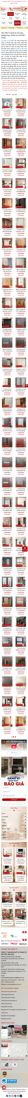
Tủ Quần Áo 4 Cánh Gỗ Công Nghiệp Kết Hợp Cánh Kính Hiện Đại (7, 370)
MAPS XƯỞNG (6, 1041)
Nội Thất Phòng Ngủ (17, 23)
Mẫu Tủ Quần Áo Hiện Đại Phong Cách (7, 270)
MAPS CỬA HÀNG (8, 1023)
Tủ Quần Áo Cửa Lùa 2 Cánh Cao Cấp (20, 250)
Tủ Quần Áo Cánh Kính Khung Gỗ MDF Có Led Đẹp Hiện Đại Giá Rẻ (21, 669)
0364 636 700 (10, 982)
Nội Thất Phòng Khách (24, 23)
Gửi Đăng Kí (14, 799)
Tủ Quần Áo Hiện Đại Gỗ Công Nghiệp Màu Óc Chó (7, 151)
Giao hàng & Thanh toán (7, 994)
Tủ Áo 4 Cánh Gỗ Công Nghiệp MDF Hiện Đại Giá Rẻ (7, 410)
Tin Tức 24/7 (14, 888)
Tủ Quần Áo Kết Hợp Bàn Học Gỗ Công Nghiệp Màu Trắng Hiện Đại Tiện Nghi (7, 549)
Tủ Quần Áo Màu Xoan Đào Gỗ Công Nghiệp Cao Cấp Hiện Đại (21, 450)
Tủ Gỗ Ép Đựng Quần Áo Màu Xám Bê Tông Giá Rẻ (21, 489)
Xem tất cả (14, 752)
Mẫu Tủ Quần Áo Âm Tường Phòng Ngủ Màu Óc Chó (20, 310)
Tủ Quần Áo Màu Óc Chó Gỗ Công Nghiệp (20, 131)
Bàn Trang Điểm (17, 14)
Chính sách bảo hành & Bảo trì (9, 1000)
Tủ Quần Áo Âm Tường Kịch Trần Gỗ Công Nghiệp (21, 230)
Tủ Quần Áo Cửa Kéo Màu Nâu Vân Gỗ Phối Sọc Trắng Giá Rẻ (7, 489)
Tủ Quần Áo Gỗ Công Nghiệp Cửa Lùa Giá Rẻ (21, 729)
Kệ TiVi (4, 834)
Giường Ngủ (3, 14)
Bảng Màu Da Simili (6, 1018)
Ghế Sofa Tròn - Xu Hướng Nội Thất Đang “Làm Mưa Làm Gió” (7, 922)
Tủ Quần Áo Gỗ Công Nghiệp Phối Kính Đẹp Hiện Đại (21, 190)
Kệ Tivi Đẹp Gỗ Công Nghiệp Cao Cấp (20, 877)
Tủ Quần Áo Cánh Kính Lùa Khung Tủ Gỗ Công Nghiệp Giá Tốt (21, 629)
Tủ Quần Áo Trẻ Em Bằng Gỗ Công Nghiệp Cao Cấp (7, 290)
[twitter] (9, 1096)
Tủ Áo (3, 819)
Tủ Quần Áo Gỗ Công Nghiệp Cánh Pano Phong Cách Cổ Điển (21, 549)
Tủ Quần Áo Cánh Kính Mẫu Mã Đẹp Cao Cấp (21, 210)
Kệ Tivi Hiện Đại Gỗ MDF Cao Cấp (7, 877)
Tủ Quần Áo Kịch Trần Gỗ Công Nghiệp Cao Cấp (7, 210)
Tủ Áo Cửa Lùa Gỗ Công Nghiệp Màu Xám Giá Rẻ (7, 509)
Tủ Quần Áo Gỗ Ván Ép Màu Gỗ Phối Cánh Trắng (21, 509)
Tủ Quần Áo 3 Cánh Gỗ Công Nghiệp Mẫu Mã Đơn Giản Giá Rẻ (21, 430)
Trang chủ (3, 28)
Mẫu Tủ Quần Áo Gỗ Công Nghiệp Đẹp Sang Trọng (20, 270)
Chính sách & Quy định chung (8, 991)
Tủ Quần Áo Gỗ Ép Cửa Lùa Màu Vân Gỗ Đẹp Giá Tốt (7, 469)
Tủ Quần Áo (10, 14)
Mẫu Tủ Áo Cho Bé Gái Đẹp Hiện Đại (21, 290)
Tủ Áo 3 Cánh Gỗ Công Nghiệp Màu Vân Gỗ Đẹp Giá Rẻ (21, 469)
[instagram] (15, 1096)
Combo (4, 838)
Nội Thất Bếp (4, 23)
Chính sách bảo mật (6, 1003)
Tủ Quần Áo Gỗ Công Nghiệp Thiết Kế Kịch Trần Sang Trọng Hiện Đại (21, 709)
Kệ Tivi (3, 18)
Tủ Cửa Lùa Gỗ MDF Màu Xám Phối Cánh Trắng (7, 390)
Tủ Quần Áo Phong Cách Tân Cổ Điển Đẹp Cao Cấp (7, 170)
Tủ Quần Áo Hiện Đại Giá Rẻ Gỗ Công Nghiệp (7, 529)
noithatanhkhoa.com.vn (14, 984)
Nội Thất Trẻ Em (10, 23)
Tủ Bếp (4, 822)
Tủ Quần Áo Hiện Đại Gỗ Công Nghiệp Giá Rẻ (7, 190)
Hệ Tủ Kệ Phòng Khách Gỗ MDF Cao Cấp (7, 860)
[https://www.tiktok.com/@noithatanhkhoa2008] (20, 1096)
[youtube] (12, 1096)
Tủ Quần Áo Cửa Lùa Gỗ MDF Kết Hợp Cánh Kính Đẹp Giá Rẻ (7, 609)
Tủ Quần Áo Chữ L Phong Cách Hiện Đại (21, 111)
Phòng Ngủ (11, 28)
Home (3, 813)
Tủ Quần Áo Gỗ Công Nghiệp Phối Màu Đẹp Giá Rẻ (7, 629)
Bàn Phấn (4, 825)
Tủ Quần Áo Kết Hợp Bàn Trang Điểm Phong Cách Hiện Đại (7, 709)
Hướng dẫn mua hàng (6, 1006)
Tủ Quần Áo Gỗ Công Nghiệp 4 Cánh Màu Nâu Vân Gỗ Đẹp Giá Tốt (7, 689)
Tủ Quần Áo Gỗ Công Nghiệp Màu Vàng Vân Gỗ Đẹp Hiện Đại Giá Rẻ (21, 410)
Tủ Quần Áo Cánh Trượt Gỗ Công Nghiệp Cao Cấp (7, 569)
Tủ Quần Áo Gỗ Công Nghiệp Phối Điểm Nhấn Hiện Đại (21, 170)
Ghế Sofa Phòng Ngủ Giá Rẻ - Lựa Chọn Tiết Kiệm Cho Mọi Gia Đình (20, 922)
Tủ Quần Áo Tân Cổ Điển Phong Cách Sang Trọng (21, 370)
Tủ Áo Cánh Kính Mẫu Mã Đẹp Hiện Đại (7, 230)
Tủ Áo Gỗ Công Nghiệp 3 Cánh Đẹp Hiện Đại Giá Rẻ (21, 649)
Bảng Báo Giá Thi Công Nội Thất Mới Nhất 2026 (13, 1009)
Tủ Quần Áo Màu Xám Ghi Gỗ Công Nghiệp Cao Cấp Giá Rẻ (7, 430)
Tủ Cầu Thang (10, 18)
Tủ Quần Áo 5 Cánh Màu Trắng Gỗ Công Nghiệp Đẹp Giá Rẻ (21, 390)
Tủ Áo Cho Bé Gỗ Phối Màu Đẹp (7, 111)
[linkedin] (18, 1096)
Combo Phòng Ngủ (24, 14)
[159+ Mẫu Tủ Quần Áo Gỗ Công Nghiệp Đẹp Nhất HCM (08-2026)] (7, 103)
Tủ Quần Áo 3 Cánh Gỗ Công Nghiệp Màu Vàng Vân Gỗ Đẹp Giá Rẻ (21, 609)
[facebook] (7, 1096)
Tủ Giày (4, 831)
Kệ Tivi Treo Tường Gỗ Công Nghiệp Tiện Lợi (20, 860)
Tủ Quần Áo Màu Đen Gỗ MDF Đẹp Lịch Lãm (7, 330)
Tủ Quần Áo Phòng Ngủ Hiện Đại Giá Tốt (7, 310)
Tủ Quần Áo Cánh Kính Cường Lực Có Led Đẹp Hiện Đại (7, 669)
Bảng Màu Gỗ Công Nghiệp (8, 1015)
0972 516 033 (12, 980)
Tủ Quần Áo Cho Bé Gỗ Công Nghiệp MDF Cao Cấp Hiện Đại (21, 689)
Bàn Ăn (24, 18)
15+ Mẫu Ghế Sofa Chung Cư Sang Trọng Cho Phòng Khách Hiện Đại (7, 905)
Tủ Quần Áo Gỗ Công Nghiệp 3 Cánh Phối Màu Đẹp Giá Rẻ (7, 649)
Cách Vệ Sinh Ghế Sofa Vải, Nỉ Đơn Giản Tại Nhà (20, 905)
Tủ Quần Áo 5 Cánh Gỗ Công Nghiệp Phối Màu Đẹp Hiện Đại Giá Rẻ (7, 589)
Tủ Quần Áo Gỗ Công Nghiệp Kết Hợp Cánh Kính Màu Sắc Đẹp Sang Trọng (21, 529)
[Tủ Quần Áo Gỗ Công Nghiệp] (14, 9)
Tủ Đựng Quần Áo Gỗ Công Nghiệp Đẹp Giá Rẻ (21, 350)
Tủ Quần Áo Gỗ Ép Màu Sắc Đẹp (21, 330)
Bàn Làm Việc (17, 18)
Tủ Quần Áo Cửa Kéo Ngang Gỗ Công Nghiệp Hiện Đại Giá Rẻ (21, 569)
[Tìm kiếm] (22, 9)
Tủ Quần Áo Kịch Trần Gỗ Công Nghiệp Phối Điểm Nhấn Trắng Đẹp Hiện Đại (20, 589)
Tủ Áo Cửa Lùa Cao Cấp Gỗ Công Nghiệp (7, 250)
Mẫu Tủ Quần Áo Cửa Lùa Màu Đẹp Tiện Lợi (7, 350)
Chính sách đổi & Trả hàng (8, 997)
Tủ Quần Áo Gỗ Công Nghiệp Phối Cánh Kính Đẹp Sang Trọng (21, 151)
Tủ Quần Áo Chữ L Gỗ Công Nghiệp (7, 130)
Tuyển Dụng (4, 1012)
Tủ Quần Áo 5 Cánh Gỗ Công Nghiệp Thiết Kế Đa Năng (7, 450)
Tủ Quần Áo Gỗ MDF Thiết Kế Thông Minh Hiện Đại (7, 729)
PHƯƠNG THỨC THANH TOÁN (12, 1060)
